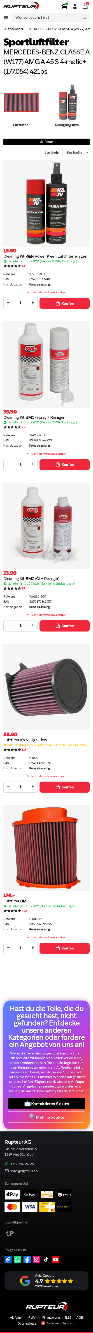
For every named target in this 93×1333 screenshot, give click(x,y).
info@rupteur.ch (24, 1171)
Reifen (32, 1317)
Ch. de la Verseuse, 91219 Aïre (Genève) (21, 1148)
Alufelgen (16, 1317)
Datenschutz (26, 1324)
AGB (79, 1317)
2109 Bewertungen (47, 1286)
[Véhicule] (64, 6)
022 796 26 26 (22, 1164)
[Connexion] (74, 6)
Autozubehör (13, 29)
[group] (20, 110)
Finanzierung (51, 1317)
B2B (68, 1317)
